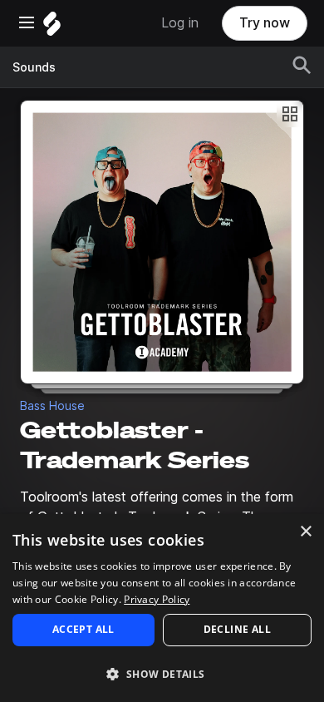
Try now (264, 23)
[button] (162, 673)
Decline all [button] (237, 629)
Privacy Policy (156, 599)
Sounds (34, 67)
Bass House (52, 406)
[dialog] (162, 608)
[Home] (52, 28)
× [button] (305, 532)
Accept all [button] (83, 629)
